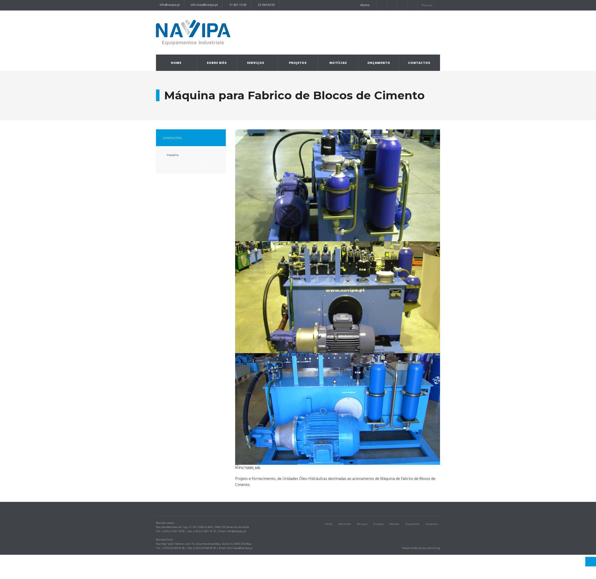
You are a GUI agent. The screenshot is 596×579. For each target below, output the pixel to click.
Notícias (338, 63)
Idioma (364, 5)
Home (176, 63)
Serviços (255, 63)
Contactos (419, 63)
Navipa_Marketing (429, 548)
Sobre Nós (217, 63)
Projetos (298, 63)
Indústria (173, 155)
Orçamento (378, 63)
